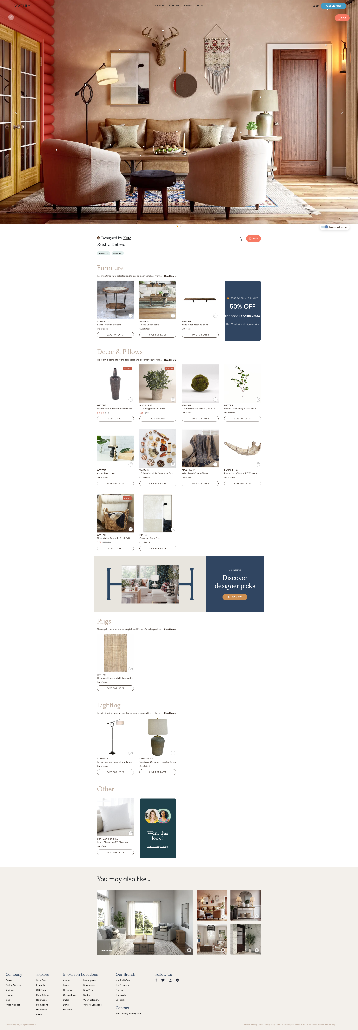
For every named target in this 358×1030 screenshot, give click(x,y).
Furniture (110, 268)
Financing (41, 985)
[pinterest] (177, 980)
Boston (66, 985)
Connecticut (69, 995)
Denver (66, 1004)
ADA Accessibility (298, 1025)
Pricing (9, 995)
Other (105, 789)
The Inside (121, 995)
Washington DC (91, 999)
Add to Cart (115, 418)
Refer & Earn (42, 995)
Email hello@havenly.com (129, 1013)
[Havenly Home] (30, 5)
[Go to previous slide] (9, 112)
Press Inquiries (13, 1004)
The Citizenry (122, 985)
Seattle (86, 995)
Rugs (104, 621)
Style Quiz (41, 980)
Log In (316, 5)
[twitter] (163, 980)
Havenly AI (41, 1009)
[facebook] (156, 980)
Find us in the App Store (253, 1025)
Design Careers (13, 985)
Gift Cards (41, 990)
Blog (8, 999)
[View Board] (145, 922)
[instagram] (170, 980)
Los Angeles (89, 980)
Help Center (42, 999)
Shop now (235, 597)
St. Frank (120, 999)
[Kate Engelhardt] (98, 237)
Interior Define (123, 980)
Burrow (119, 990)
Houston (67, 1009)
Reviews (10, 990)
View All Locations (92, 1004)
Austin (66, 980)
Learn (39, 1014)
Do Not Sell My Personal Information (320, 1025)
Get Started (333, 5)
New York (88, 990)
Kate (127, 237)
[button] (243, 311)
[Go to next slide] (349, 112)
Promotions (42, 1004)
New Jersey (89, 985)
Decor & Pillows (120, 352)
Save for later (115, 335)
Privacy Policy (270, 1025)
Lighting (109, 705)
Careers (9, 980)
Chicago (67, 990)
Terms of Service (283, 1025)
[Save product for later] (131, 316)
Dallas (66, 999)
